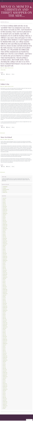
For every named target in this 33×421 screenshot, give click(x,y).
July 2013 (4, 408)
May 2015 (4, 382)
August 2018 (4, 328)
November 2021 (5, 274)
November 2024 (5, 225)
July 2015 (4, 379)
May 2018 (4, 332)
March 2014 (4, 397)
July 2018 (4, 329)
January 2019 (4, 321)
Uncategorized (3, 172)
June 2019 (4, 314)
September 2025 (5, 213)
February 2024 (5, 238)
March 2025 (4, 220)
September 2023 (5, 243)
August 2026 (4, 198)
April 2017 (4, 350)
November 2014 (5, 386)
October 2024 (5, 227)
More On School (6, 137)
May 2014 (4, 394)
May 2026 (4, 202)
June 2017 (4, 347)
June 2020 (4, 297)
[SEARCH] (31, 1)
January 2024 (4, 239)
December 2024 (5, 224)
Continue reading (3, 69)
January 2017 (4, 354)
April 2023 (4, 250)
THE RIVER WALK (5, 186)
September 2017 (5, 343)
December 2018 (5, 322)
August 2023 (4, 245)
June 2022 (4, 264)
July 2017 (4, 346)
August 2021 (4, 278)
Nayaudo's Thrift (5, 192)
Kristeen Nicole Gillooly (6, 189)
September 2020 (5, 293)
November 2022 (5, 257)
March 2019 (4, 318)
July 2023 (4, 246)
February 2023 (5, 253)
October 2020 (5, 292)
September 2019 (5, 310)
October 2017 (5, 342)
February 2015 (5, 383)
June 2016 (4, 364)
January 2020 (4, 304)
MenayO (7, 86)
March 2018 (4, 335)
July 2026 (4, 199)
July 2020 (4, 296)
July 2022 (4, 263)
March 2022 (4, 268)
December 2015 (5, 372)
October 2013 (5, 404)
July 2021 (4, 279)
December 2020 (5, 289)
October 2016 (5, 358)
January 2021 (4, 288)
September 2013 (5, 405)
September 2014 (5, 389)
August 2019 (4, 311)
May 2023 (4, 249)
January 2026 (4, 207)
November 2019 (5, 307)
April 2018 (4, 333)
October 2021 (5, 275)
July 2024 (4, 231)
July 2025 (4, 216)
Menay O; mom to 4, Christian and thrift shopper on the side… (16, 10)
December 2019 (5, 306)
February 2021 (5, 286)
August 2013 (4, 407)
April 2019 (4, 317)
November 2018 (5, 324)
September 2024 (5, 228)
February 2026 (5, 206)
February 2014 (5, 398)
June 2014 (4, 393)
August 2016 (4, 361)
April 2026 (4, 203)
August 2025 (4, 214)
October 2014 (5, 387)
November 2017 (5, 340)
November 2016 (5, 357)
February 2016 (5, 369)
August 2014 (4, 390)
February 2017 (5, 353)
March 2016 (4, 368)
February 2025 (5, 221)
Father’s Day (5, 84)
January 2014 (4, 400)
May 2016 (4, 365)
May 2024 (4, 234)
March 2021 (4, 285)
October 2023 (5, 242)
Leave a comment (11, 86)
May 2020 (4, 299)
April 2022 (4, 267)
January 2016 (4, 371)
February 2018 (5, 336)
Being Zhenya (4, 190)
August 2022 (4, 261)
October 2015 (5, 375)
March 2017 (4, 351)
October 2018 (5, 325)
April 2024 (4, 235)
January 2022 (4, 271)
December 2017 (5, 339)
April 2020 (4, 300)
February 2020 (5, 303)
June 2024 (4, 232)
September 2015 (5, 376)
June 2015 (4, 380)
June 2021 (4, 281)
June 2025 (4, 217)
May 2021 (4, 282)
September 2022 (5, 260)
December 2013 (5, 401)
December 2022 (5, 256)
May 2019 (4, 315)
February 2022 (5, 270)
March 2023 (4, 252)
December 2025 (5, 209)
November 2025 (5, 210)
